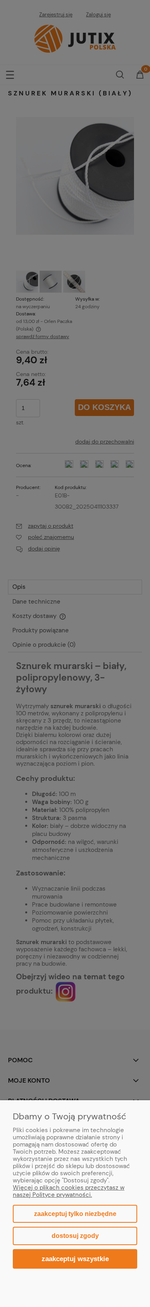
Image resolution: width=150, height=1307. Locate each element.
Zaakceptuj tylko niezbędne (75, 1213)
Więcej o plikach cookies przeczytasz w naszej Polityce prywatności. (68, 1191)
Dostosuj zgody (75, 1235)
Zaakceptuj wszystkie (75, 1259)
